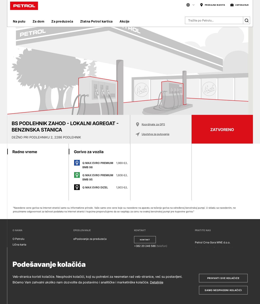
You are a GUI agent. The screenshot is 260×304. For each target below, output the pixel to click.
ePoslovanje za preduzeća (89, 239)
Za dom (38, 21)
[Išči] (246, 20)
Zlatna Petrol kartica (96, 21)
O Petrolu (18, 239)
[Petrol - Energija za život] (24, 5)
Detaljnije (156, 282)
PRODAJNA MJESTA (215, 5)
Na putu (19, 21)
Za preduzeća (62, 21)
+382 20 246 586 (145, 246)
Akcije (124, 21)
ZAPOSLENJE (242, 5)
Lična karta (19, 244)
